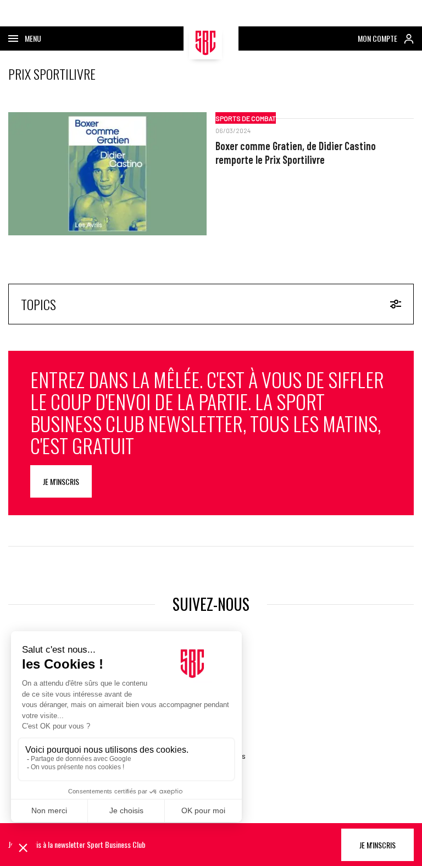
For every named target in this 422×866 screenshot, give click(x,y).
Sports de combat (245, 118)
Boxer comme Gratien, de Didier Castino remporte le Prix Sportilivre (295, 152)
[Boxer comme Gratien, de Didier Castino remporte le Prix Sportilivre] (107, 173)
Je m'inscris (61, 481)
